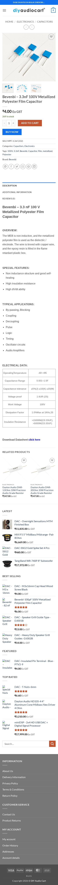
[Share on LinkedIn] (34, 166)
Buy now (12, 131)
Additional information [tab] (17, 192)
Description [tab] (9, 185)
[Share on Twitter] (17, 166)
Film (40, 151)
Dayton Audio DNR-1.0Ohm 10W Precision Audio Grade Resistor (14, 490)
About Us (7, 770)
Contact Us (8, 814)
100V (10, 151)
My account (8, 839)
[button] (4, 10)
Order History (10, 845)
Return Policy (9, 795)
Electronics (25, 21)
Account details (11, 857)
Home (9, 21)
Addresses (8, 851)
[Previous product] (31, 27)
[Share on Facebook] (11, 166)
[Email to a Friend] (22, 166)
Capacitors (45, 21)
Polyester (6, 154)
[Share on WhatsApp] (5, 166)
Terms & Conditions (13, 789)
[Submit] (52, 744)
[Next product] (26, 27)
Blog (29, 876)
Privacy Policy (10, 783)
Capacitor (32, 151)
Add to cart (30, 122)
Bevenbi (23, 151)
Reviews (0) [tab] (8, 198)
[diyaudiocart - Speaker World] (29, 10)
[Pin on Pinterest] (28, 166)
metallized (47, 151)
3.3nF (16, 151)
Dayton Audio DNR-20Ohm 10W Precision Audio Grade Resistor (42, 490)
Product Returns (11, 820)
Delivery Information (14, 777)
